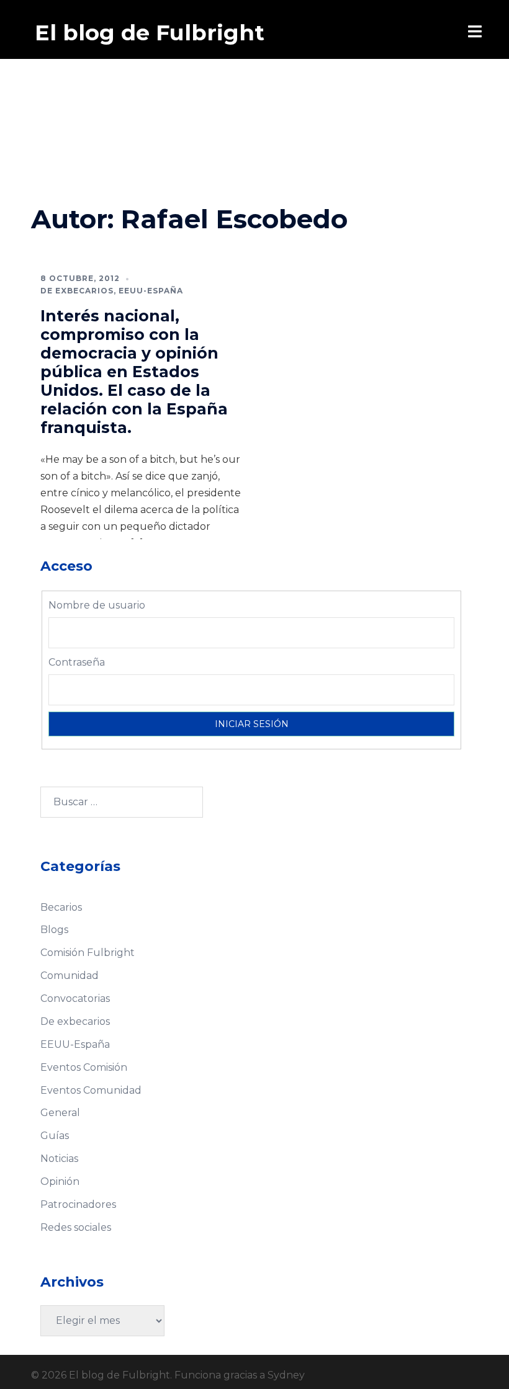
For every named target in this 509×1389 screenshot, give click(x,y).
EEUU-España (151, 290)
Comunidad (69, 975)
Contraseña (76, 662)
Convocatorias (75, 998)
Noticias (59, 1158)
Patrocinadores (78, 1204)
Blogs (54, 930)
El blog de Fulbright (149, 32)
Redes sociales (75, 1227)
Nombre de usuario (96, 605)
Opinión (59, 1181)
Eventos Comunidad (91, 1090)
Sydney (286, 1375)
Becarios (61, 907)
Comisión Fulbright (87, 952)
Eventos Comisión (83, 1067)
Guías (54, 1135)
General (60, 1113)
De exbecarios (77, 290)
